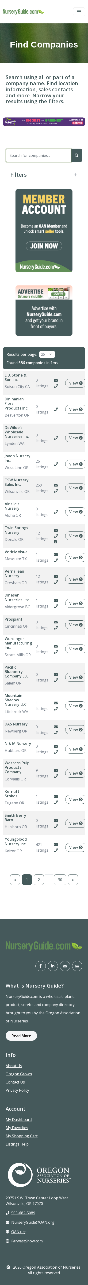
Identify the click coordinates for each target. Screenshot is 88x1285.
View (74, 383)
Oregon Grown (19, 1073)
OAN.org (19, 1231)
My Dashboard (19, 1119)
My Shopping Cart (22, 1136)
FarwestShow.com (27, 1241)
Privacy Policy (17, 1090)
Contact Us (15, 1082)
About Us (14, 1065)
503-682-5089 (23, 1212)
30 (60, 879)
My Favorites (17, 1127)
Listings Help (17, 1144)
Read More (21, 1035)
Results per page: (22, 354)
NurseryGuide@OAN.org (32, 1222)
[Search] (76, 155)
